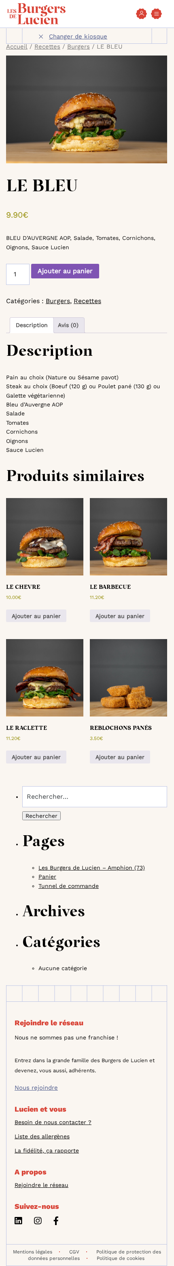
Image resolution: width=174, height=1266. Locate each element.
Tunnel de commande (68, 886)
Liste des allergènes (42, 1136)
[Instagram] (37, 1222)
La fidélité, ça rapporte (47, 1150)
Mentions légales (32, 1252)
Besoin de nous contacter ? (53, 1122)
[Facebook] (56, 1222)
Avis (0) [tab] (68, 325)
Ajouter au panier (65, 271)
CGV (74, 1252)
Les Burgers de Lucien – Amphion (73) (91, 867)
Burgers (78, 46)
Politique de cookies (120, 1258)
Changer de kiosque (78, 36)
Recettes (47, 46)
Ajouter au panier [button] (36, 616)
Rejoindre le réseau (41, 1185)
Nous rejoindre (36, 1087)
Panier (47, 876)
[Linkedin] (18, 1222)
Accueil (17, 46)
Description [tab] (32, 325)
